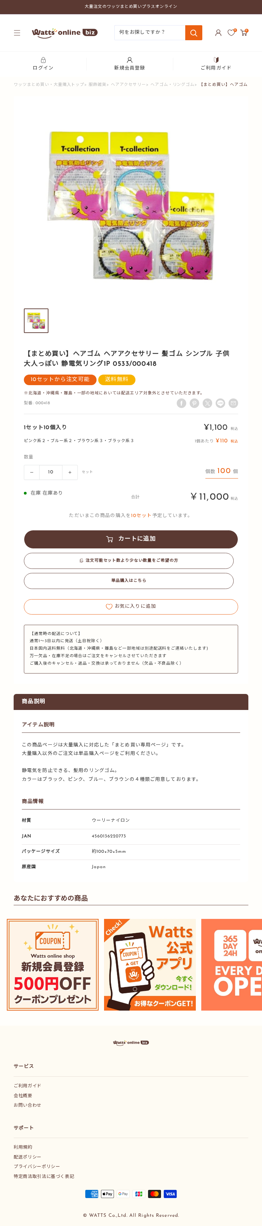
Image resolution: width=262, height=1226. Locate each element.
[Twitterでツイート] (207, 403)
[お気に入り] (231, 32)
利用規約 (23, 1147)
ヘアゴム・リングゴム (172, 85)
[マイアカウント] (218, 32)
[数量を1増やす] (69, 472)
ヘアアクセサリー (128, 85)
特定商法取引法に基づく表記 (44, 1177)
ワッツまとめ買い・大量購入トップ (49, 85)
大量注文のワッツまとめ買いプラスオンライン (131, 7)
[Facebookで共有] (181, 403)
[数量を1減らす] (31, 472)
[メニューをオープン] (17, 32)
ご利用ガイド (216, 68)
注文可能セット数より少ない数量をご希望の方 (132, 561)
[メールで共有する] (220, 403)
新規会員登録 (129, 68)
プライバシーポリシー (37, 1167)
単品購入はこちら (129, 581)
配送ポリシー (28, 1157)
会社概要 (23, 1096)
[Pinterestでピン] (194, 403)
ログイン (43, 68)
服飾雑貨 (97, 85)
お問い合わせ (28, 1105)
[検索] (193, 32)
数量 (28, 457)
